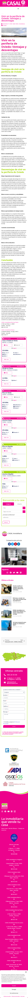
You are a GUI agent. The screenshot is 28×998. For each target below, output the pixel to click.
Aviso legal (22, 996)
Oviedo (5, 25)
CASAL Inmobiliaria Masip (7, 330)
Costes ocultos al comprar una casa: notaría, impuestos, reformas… (18, 588)
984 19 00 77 (14, 957)
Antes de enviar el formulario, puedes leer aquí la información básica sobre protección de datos (13, 733)
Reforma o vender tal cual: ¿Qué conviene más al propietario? (19, 599)
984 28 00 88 (12, 675)
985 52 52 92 (14, 945)
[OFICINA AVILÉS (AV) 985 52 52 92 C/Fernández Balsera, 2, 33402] (12, 653)
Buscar (6, 522)
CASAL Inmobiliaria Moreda (14, 960)
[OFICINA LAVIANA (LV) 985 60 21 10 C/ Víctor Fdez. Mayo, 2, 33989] (16, 657)
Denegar (14, 989)
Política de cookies (7, 996)
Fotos (6, 345)
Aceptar (14, 985)
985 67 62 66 (14, 869)
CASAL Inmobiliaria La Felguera (14, 859)
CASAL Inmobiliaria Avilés (14, 935)
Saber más (6, 359)
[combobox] (14, 508)
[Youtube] (8, 811)
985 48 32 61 (14, 970)
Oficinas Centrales (14, 844)
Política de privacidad (15, 996)
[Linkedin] (11, 811)
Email (4, 700)
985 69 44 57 (14, 894)
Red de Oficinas (13, 828)
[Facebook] (5, 811)
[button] (26, 972)
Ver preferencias (14, 993)
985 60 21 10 (14, 932)
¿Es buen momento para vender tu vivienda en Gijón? (19, 624)
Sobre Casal (4, 828)
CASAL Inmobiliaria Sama (14, 885)
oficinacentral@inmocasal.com (12, 682)
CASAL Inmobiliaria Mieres (14, 897)
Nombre (5, 695)
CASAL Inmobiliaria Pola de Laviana (14, 922)
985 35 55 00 (14, 881)
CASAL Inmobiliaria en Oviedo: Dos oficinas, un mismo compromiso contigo (19, 612)
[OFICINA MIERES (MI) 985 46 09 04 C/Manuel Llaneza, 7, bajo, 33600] (14, 657)
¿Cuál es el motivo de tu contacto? (12, 689)
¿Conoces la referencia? (9, 515)
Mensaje (5, 712)
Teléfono (5, 706)
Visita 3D (17, 345)
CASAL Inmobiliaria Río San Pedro (9, 322)
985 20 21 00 (14, 919)
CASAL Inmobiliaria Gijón (14, 872)
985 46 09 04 (14, 907)
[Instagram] (2, 811)
